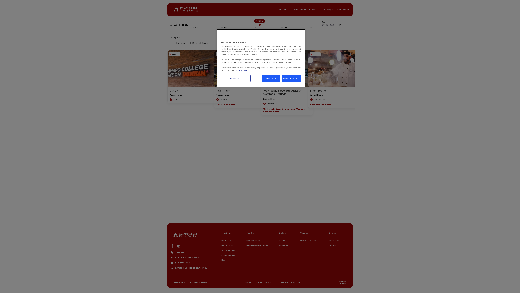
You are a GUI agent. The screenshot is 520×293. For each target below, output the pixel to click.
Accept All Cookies (291, 78)
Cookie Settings (236, 78)
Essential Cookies (271, 78)
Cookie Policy (241, 70)
